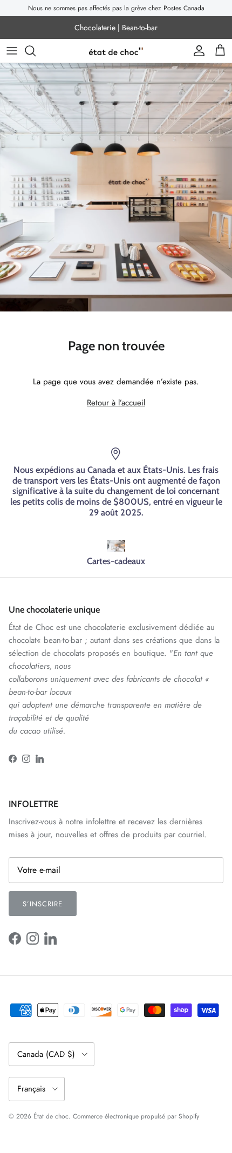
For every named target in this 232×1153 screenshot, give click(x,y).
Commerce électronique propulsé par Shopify (136, 1116)
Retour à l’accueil (116, 403)
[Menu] (12, 51)
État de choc (51, 1116)
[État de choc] (116, 51)
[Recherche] (35, 51)
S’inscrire (43, 904)
